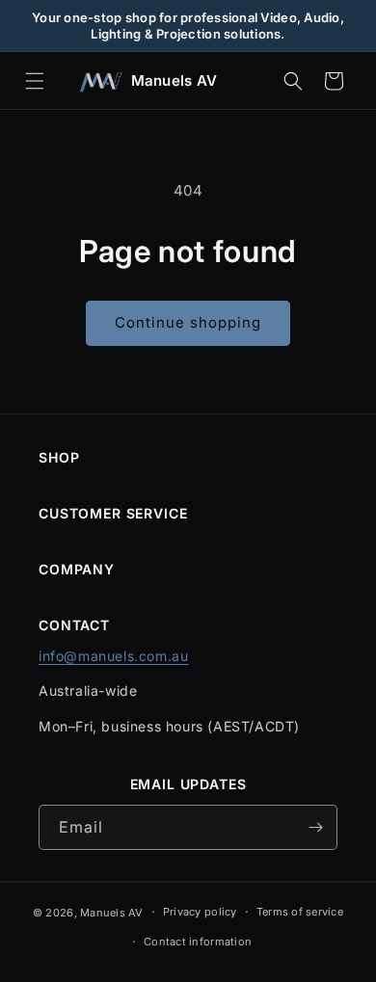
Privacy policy (200, 911)
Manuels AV (112, 912)
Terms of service (299, 911)
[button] (34, 81)
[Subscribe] (315, 827)
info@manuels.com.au (113, 656)
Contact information (198, 941)
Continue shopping (188, 322)
